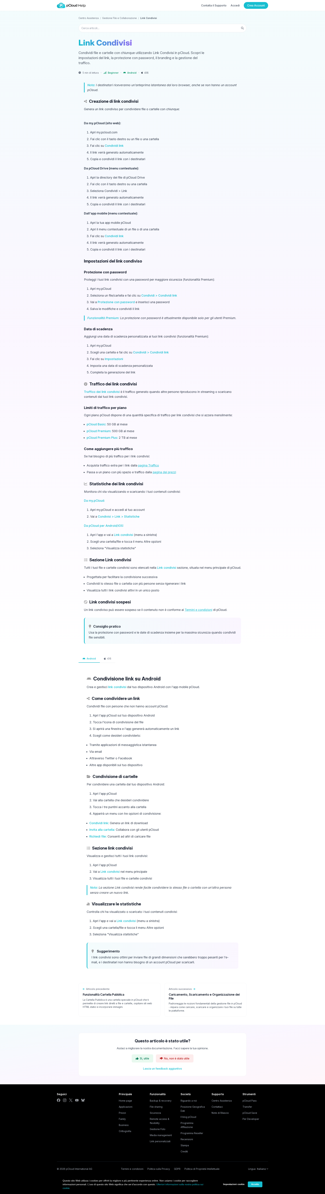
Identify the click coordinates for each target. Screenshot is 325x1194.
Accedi (235, 5)
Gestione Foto (157, 1129)
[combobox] (162, 28)
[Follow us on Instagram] (64, 1100)
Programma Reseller (192, 1133)
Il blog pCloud (188, 1116)
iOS (109, 658)
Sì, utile (144, 1058)
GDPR (177, 1168)
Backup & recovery (160, 1100)
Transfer (247, 1106)
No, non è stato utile (176, 1058)
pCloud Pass (250, 1100)
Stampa (185, 1145)
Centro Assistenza (89, 18)
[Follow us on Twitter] (70, 1100)
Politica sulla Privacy (158, 1168)
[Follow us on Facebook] (58, 1100)
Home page (125, 1100)
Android (91, 658)
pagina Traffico (148, 465)
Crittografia (125, 1131)
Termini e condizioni (198, 610)
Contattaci (217, 1106)
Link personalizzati (160, 1141)
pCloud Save (250, 1112)
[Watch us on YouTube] (77, 1100)
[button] (130, 72)
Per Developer (251, 1118)
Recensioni (187, 1139)
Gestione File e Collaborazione (119, 18)
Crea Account (256, 5)
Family (122, 1118)
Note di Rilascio (220, 1112)
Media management (161, 1135)
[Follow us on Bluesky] (83, 1100)
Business (124, 1125)
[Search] (242, 28)
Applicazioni (125, 1106)
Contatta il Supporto (213, 5)
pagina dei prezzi (164, 472)
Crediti (184, 1151)
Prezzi (122, 1112)
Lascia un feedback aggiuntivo (162, 1068)
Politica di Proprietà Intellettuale (202, 1168)
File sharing (156, 1106)
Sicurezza (155, 1112)
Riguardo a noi (189, 1100)
